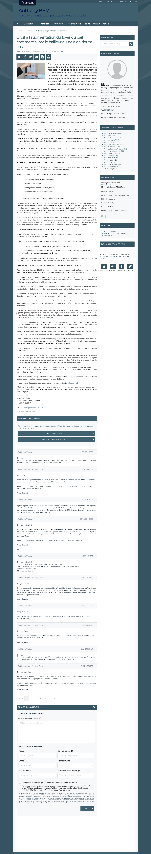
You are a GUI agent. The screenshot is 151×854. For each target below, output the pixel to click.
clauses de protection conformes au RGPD (31, 799)
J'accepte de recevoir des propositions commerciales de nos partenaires (49, 783)
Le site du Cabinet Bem (112, 231)
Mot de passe (25, 771)
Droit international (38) (112, 164)
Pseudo (22, 751)
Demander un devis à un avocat (54, 439)
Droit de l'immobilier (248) (113, 145)
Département (63, 761)
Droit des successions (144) (113, 151)
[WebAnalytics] (103, 217)
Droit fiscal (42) (109, 162)
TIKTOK (106, 24)
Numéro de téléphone (67, 771)
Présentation (28, 24)
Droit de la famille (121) (112, 153)
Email (21, 761)
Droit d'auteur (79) (110, 156)
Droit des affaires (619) (112, 133)
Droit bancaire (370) (111, 140)
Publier (85, 808)
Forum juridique (117, 2)
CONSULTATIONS (74, 24)
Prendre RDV (108, 236)
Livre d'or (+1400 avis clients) (114, 233)
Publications (57, 24)
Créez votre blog (131, 2)
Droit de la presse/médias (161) (115, 149)
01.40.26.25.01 (109, 110)
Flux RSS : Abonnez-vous (114, 244)
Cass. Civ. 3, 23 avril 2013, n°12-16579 (38, 317)
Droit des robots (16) (111, 167)
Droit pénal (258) (110, 142)
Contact (96, 24)
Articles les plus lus (110, 169)
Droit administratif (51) (112, 158)
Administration (103, 2)
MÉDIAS (87, 24)
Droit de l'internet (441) (112, 138)
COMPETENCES (43, 24)
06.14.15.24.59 (120, 114)
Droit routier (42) (110, 160)
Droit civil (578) (109, 136)
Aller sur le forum (54, 433)
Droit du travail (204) (111, 147)
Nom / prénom (64, 751)
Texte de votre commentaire (29, 719)
